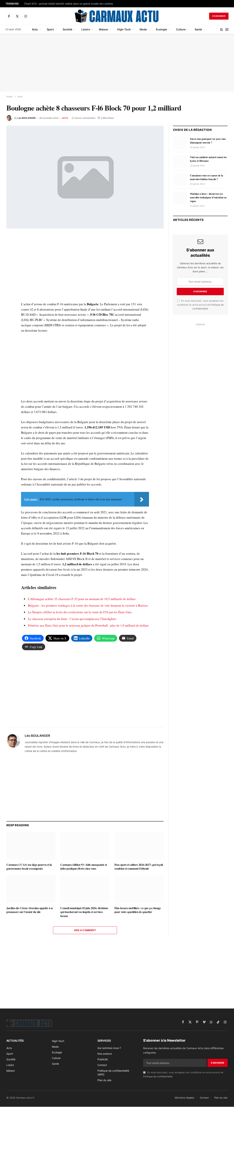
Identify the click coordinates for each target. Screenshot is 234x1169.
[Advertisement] (117, 63)
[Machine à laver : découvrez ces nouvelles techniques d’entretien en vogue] (180, 198)
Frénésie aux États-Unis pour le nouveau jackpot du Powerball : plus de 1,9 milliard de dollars (88, 625)
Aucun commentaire (85, 118)
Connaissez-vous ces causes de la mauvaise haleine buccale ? (206, 177)
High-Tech (124, 29)
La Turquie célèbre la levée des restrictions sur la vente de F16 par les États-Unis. (80, 612)
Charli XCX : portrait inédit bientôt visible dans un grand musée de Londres (68, 3)
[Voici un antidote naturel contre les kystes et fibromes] (180, 161)
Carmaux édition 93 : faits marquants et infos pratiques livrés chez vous (83, 867)
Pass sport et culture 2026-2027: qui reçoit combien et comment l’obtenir (138, 867)
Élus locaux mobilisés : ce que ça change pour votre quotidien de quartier (137, 910)
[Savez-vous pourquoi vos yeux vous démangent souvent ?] (180, 143)
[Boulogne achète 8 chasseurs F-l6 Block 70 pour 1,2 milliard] (85, 177)
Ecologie (161, 29)
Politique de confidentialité (157, 1076)
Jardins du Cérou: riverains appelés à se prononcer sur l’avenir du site (29, 910)
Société (67, 29)
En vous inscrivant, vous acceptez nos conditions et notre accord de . (200, 304)
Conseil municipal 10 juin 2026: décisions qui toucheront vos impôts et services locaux (84, 912)
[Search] (221, 29)
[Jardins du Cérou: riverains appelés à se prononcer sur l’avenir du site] (31, 889)
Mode (143, 29)
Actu (35, 29)
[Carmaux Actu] (117, 16)
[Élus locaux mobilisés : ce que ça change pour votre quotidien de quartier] (139, 889)
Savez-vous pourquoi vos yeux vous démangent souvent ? (208, 140)
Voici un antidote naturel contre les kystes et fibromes (208, 159)
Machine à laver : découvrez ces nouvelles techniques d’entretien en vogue (208, 197)
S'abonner (218, 16)
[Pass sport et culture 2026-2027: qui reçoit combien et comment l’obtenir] (139, 846)
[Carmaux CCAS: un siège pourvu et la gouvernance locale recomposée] (31, 846)
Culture (181, 29)
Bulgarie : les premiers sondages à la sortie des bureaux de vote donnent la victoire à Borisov (88, 605)
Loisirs (85, 29)
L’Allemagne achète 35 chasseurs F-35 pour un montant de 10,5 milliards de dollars (82, 599)
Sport (50, 29)
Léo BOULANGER (27, 118)
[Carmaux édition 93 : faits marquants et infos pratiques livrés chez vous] (85, 846)
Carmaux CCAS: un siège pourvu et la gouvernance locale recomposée (29, 867)
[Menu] (227, 29)
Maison (103, 29)
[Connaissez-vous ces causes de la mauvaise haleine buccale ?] (180, 179)
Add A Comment (85, 930)
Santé (198, 29)
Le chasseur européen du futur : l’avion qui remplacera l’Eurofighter (72, 619)
